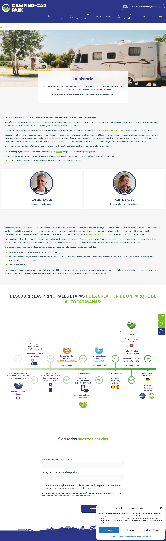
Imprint (148, 536)
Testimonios (105, 16)
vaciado (59, 151)
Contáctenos (147, 16)
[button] (161, 508)
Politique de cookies (116, 536)
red (79, 160)
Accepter (109, 530)
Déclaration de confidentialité (135, 536)
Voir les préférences (152, 530)
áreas (69, 227)
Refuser (130, 530)
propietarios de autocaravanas (110, 130)
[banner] (24, 8)
